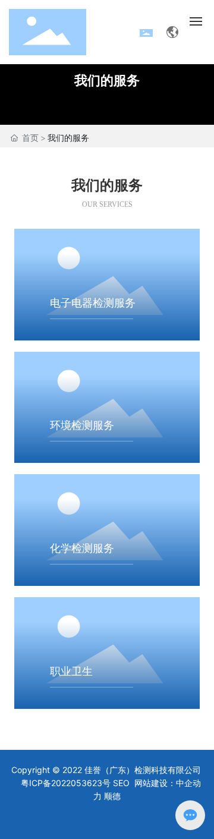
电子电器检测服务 (93, 303)
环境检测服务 (82, 425)
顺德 (112, 796)
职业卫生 (71, 671)
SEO (121, 783)
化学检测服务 (82, 548)
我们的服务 (107, 80)
